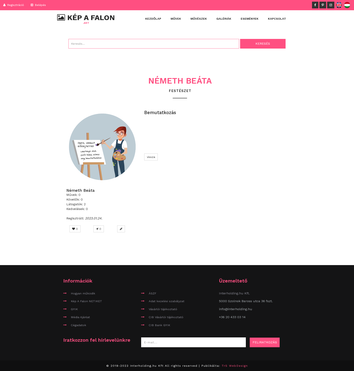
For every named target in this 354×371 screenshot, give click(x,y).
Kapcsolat (277, 18)
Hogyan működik (83, 293)
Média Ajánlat (80, 317)
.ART (86, 23)
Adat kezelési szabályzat (166, 301)
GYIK (74, 309)
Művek (176, 18)
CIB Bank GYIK (159, 325)
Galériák (223, 18)
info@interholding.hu (235, 309)
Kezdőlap (153, 18)
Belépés (40, 5)
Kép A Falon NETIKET (86, 301)
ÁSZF (152, 293)
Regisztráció (15, 5)
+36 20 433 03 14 (232, 317)
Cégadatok (78, 325)
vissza (151, 157)
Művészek (199, 18)
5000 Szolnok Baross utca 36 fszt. (246, 301)
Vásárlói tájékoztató (163, 309)
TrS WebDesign (235, 365)
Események (250, 18)
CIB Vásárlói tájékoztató (166, 317)
